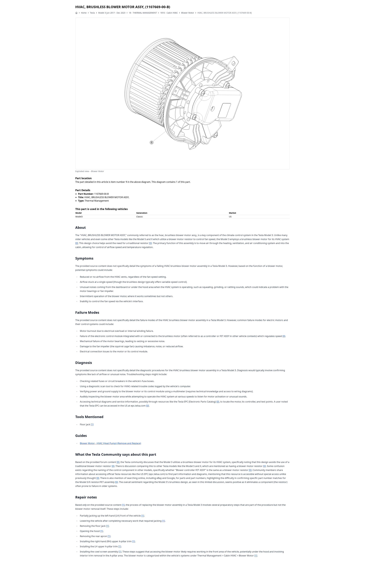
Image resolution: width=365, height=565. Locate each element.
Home (84, 12)
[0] (76, 243)
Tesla (92, 12)
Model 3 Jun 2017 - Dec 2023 (111, 12)
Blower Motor (187, 12)
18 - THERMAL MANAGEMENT (143, 12)
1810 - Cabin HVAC (169, 12)
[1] (92, 424)
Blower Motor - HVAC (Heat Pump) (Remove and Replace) (110, 443)
